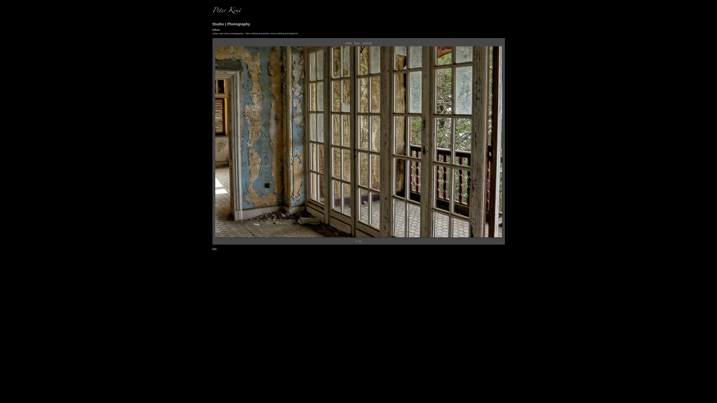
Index (357, 43)
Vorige (348, 43)
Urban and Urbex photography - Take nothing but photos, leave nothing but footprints (255, 33)
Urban (216, 29)
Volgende (367, 43)
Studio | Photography (231, 24)
